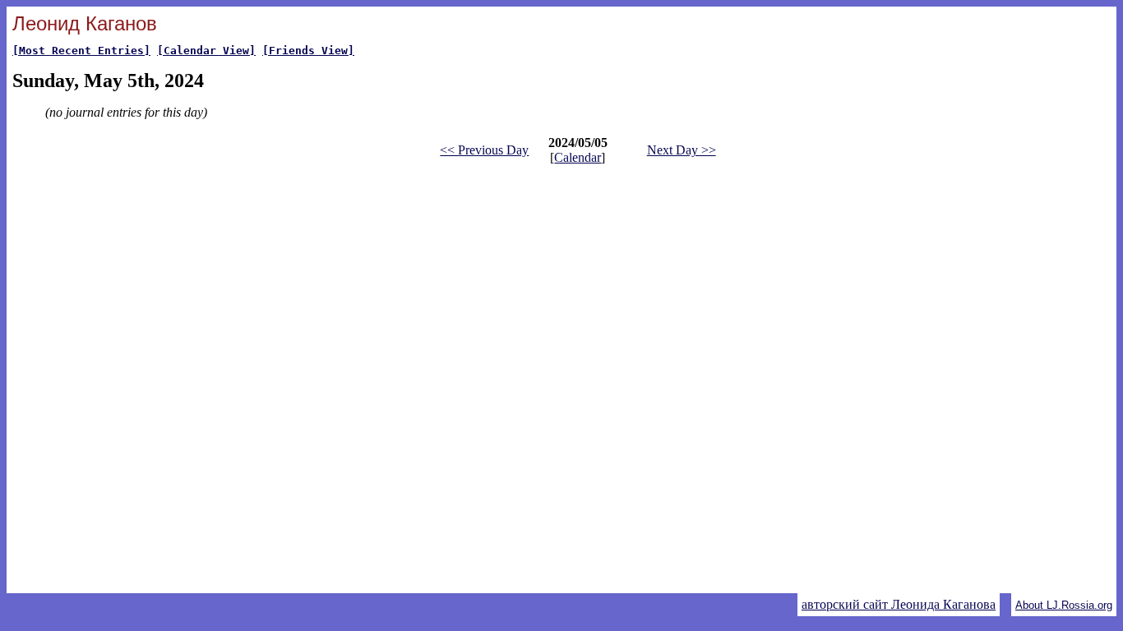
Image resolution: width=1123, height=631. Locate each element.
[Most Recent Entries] (81, 50)
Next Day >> (681, 150)
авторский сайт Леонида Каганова (899, 604)
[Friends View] (308, 50)
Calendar (577, 157)
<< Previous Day (484, 150)
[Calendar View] (206, 50)
